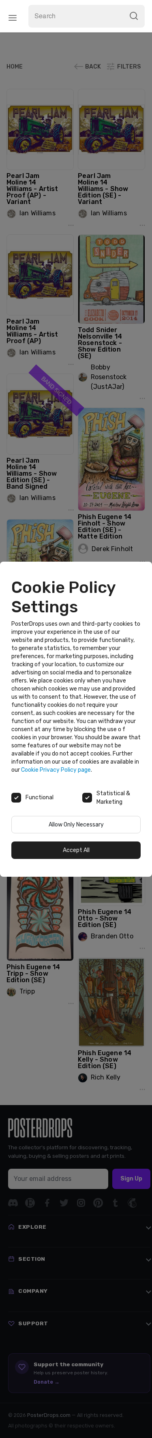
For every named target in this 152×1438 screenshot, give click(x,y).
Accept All (76, 850)
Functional (40, 797)
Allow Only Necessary (76, 824)
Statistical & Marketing (113, 797)
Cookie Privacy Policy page (56, 769)
